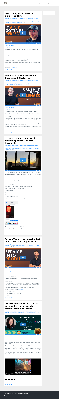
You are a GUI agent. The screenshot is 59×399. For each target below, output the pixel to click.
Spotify (21, 3)
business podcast (8, 18)
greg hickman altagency (29, 244)
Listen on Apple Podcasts (9, 45)
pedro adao (13, 83)
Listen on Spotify (8, 47)
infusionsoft (35, 244)
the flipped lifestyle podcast (17, 22)
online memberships (20, 312)
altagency (10, 244)
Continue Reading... (8, 69)
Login (54, 3)
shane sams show (36, 83)
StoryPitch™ (32, 3)
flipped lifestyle (29, 18)
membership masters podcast (31, 311)
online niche (26, 312)
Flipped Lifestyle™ (38, 3)
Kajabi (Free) (49, 3)
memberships (13, 312)
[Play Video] (6, 43)
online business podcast (9, 21)
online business (36, 19)
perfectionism (25, 21)
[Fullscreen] (40, 43)
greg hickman (21, 244)
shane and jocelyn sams (24, 83)
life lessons (10, 146)
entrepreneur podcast (15, 18)
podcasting (30, 21)
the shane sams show (19, 84)
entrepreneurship (22, 18)
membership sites (14, 245)
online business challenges (32, 81)
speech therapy (36, 312)
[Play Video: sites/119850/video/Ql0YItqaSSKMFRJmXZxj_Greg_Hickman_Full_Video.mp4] (23, 257)
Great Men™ (44, 3)
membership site (30, 19)
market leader (7, 311)
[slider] (22, 43)
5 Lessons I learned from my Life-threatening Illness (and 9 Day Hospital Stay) (21, 140)
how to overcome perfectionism (14, 19)
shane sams (9, 22)
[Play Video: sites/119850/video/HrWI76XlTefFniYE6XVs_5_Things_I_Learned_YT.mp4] (23, 160)
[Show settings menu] (38, 43)
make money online (23, 19)
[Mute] (36, 43)
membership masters (21, 311)
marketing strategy (14, 311)
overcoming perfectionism (18, 21)
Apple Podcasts (26, 3)
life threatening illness (17, 146)
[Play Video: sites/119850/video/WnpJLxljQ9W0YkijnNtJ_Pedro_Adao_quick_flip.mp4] (23, 95)
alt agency (7, 244)
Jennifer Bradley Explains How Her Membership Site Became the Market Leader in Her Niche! (21, 306)
